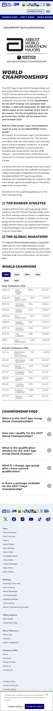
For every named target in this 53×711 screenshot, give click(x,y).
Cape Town (8, 568)
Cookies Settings (15, 706)
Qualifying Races (10, 599)
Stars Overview (10, 532)
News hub (7, 635)
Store (5, 654)
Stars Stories (8, 548)
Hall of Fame (8, 544)
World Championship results (16, 607)
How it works (9, 536)
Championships (10, 595)
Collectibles (8, 560)
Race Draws (8, 572)
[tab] (6, 274)
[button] (48, 11)
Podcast (6, 638)
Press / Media (9, 662)
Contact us (8, 670)
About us (7, 666)
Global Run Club (10, 623)
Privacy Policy (9, 682)
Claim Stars (8, 552)
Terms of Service (10, 685)
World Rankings (10, 591)
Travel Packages (10, 564)
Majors (6, 540)
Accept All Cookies (34, 706)
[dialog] (26, 701)
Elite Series (8, 619)
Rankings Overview (11, 583)
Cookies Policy (9, 689)
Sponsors (7, 658)
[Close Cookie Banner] (47, 694)
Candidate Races (10, 556)
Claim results (9, 603)
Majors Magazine (10, 642)
